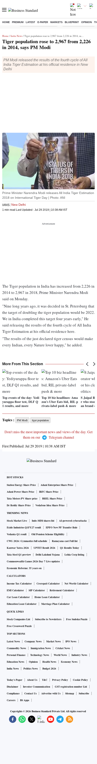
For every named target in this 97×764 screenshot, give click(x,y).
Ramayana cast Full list (65, 541)
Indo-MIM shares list (43, 520)
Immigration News (41, 648)
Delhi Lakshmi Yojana (48, 554)
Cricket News (62, 648)
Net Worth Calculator (76, 583)
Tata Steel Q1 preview (19, 554)
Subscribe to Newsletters (48, 619)
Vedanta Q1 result (17, 534)
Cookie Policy (80, 679)
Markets (56, 22)
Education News (15, 661)
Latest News (13, 641)
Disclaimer (12, 686)
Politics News (30, 668)
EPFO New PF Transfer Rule (61, 527)
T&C (44, 679)
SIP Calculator (37, 590)
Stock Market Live (17, 520)
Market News (53, 641)
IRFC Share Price (48, 491)
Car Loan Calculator (18, 597)
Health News (49, 661)
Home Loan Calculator (47, 597)
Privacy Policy (60, 679)
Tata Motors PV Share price (22, 498)
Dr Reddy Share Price (19, 505)
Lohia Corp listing (74, 554)
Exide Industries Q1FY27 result (24, 527)
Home (6, 22)
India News (16, 36)
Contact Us (30, 693)
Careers (11, 700)
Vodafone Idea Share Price (50, 505)
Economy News (69, 661)
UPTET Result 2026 (44, 547)
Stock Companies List (18, 619)
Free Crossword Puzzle (19, 626)
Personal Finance (16, 655)
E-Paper (42, 22)
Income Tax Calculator (19, 583)
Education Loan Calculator (22, 604)
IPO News (70, 641)
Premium (17, 22)
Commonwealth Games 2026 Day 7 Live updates (33, 561)
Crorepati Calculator (48, 583)
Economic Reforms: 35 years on (24, 568)
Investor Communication (36, 686)
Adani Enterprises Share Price (57, 485)
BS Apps (24, 700)
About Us (32, 679)
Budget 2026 (49, 668)
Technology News (39, 655)
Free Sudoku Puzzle (77, 619)
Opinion (86, 22)
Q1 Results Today (69, 547)
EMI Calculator (15, 590)
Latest (30, 22)
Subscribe (84, 693)
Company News (33, 641)
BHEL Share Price (52, 498)
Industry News (79, 655)
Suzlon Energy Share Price (21, 485)
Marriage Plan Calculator (55, 604)
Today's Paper (14, 679)
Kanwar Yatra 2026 (18, 547)
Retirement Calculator (62, 590)
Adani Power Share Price (20, 491)
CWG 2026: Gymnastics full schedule (27, 541)
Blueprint (72, 22)
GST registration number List (71, 686)
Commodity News (16, 648)
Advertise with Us (50, 693)
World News (60, 655)
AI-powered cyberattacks (73, 520)
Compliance (13, 693)
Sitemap (69, 693)
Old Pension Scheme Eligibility (48, 534)
